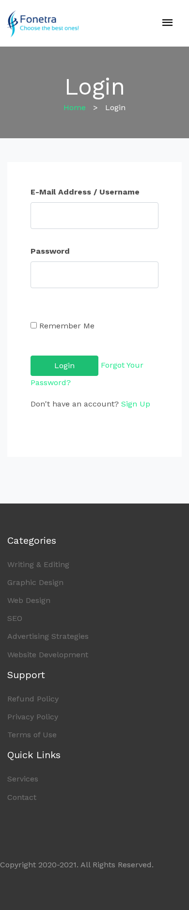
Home (74, 107)
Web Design (28, 600)
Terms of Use (32, 734)
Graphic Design (35, 582)
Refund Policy (33, 698)
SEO (14, 618)
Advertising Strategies (48, 636)
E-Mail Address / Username (85, 191)
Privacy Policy (32, 716)
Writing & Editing (38, 564)
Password (50, 251)
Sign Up (135, 403)
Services (22, 778)
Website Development (47, 654)
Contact (21, 797)
